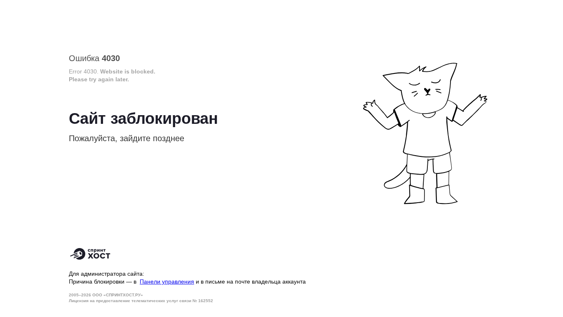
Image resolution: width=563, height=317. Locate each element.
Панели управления (167, 281)
